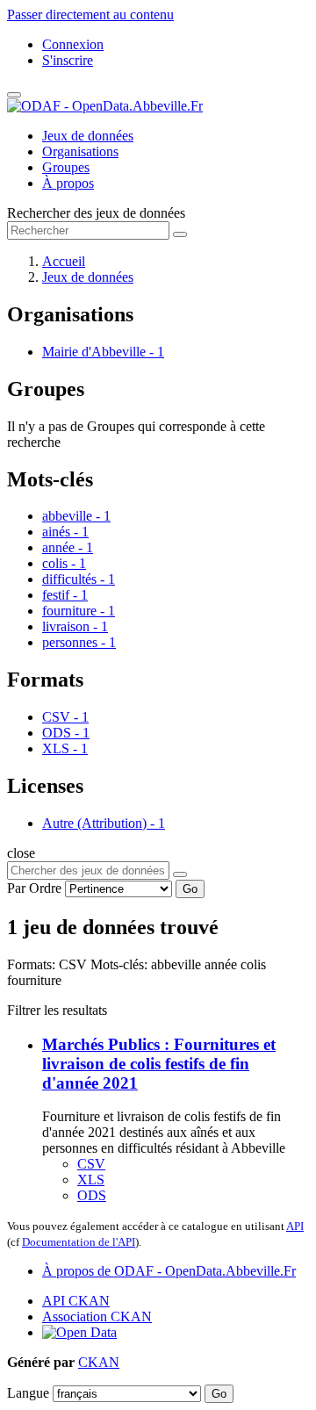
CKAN (98, 1362)
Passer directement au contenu (90, 14)
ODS (91, 1195)
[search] (180, 874)
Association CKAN (97, 1316)
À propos (68, 183)
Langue (28, 1392)
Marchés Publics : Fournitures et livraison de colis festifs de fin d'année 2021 (159, 1063)
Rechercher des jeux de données (96, 212)
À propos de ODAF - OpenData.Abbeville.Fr (169, 1270)
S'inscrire (67, 60)
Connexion (73, 44)
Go (190, 889)
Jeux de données (87, 135)
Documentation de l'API (78, 1241)
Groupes (66, 167)
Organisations (80, 151)
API (295, 1226)
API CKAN (76, 1300)
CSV (91, 1163)
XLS (90, 1179)
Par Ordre (34, 888)
